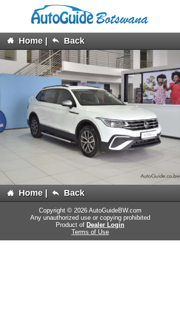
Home (29, 41)
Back (72, 41)
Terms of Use (90, 232)
